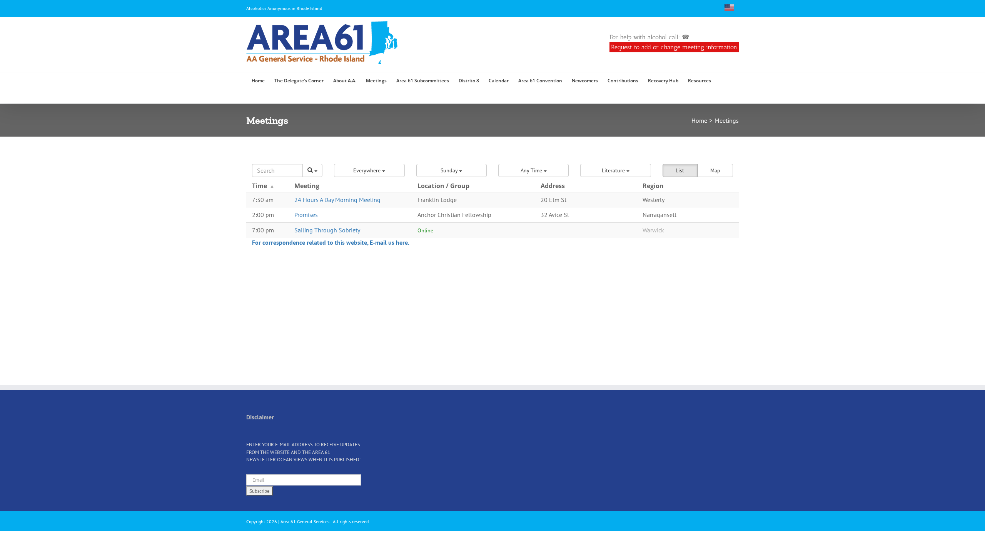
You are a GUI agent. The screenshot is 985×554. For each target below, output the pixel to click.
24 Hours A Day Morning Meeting (337, 200)
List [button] (680, 170)
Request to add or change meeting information (674, 47)
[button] (722, 80)
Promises (306, 215)
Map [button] (715, 170)
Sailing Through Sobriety (327, 230)
